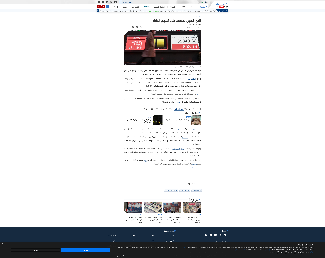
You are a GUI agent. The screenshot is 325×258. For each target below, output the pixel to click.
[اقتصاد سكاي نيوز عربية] (218, 5)
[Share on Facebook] (137, 27)
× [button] (2, 243)
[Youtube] (103, 2)
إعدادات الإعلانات (266, 249)
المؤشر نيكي (191, 78)
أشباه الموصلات (178, 148)
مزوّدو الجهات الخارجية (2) (182, 247)
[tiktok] (225, 235)
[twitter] (215, 235)
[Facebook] (99, 2)
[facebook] (206, 235)
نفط (153, 240)
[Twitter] (107, 2)
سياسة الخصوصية (229, 249)
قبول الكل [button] (86, 250)
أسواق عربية (112, 235)
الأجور (199, 94)
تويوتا (146, 160)
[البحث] (107, 6)
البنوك (192, 129)
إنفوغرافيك (135, 6)
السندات (185, 137)
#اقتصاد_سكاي (223, 11)
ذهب (114, 240)
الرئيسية (202, 6)
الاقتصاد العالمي (159, 6)
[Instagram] (111, 2)
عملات (133, 240)
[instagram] (220, 235)
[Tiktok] (115, 2)
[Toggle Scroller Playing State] (98, 10)
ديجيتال (124, 6)
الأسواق (172, 6)
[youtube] (211, 235)
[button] (126, 2)
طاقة (133, 235)
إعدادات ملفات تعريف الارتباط (240, 249)
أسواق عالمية (169, 240)
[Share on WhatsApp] (141, 27)
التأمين (180, 129)
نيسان (194, 164)
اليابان (178, 102)
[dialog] (162, 250)
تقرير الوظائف (179, 108)
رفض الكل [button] (36, 250)
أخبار (153, 235)
